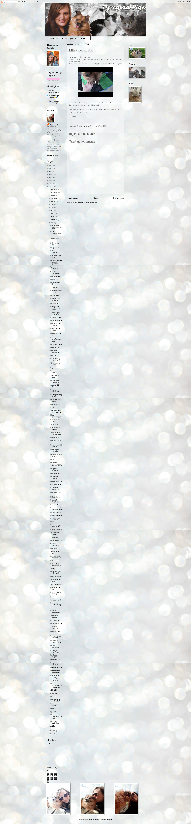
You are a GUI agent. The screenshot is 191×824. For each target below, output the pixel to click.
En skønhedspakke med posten (56, 685)
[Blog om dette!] (99, 126)
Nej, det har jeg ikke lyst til (55, 525)
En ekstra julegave (53, 655)
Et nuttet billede (55, 276)
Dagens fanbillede (56, 512)
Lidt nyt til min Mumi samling (55, 564)
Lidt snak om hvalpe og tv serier (55, 308)
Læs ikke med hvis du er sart (55, 557)
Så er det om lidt (55, 600)
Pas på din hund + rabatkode (56, 663)
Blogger (109, 819)
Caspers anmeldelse (54, 544)
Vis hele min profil (52, 155)
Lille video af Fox (55, 317)
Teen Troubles (54, 101)
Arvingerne (53, 608)
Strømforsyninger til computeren (55, 411)
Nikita (52, 459)
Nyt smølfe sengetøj (54, 500)
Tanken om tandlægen (54, 627)
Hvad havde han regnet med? (55, 359)
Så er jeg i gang (55, 519)
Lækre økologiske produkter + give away (56, 262)
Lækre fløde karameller (54, 488)
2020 (51, 168)
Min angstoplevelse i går (56, 716)
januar (53, 223)
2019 (51, 171)
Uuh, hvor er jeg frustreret (55, 636)
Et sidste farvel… (54, 92)
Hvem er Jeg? (53, 103)
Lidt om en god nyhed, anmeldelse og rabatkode (55, 678)
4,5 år (52, 407)
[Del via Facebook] (103, 126)
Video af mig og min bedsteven (55, 433)
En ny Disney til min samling (55, 572)
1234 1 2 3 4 (54, 690)
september (54, 198)
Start (95, 198)
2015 (51, 183)
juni (52, 207)
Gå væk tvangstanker (55, 272)
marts (53, 216)
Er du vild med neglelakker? (55, 700)
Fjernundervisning (56, 481)
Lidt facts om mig (56, 529)
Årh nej (52, 569)
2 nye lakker (54, 537)
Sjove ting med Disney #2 (55, 267)
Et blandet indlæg (56, 667)
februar (53, 220)
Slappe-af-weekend (54, 469)
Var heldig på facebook (54, 450)
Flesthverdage (54, 96)
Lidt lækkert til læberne (55, 428)
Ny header (53, 712)
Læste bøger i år (69, 38)
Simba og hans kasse (55, 704)
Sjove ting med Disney (55, 363)
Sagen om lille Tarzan (54, 386)
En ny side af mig (56, 344)
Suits (52, 522)
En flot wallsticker (56, 623)
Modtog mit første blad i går (56, 324)
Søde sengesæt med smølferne (56, 508)
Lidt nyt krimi (54, 561)
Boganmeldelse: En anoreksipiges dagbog (55, 285)
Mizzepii (52, 90)
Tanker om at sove (54, 552)
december (54, 189)
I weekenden (54, 355)
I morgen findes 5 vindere (56, 455)
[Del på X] (101, 126)
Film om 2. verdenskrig (54, 351)
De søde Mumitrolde (54, 646)
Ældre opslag (118, 198)
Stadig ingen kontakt (54, 616)
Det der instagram (56, 516)
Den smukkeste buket (55, 400)
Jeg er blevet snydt (54, 376)
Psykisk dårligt (55, 368)
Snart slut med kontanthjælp (55, 671)
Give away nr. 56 (55, 484)
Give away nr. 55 (55, 620)
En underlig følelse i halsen (56, 641)
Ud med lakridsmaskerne (56, 233)
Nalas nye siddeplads (54, 722)
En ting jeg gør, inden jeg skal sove (55, 339)
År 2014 (52, 726)
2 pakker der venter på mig (55, 603)
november (54, 192)
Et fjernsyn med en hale (55, 441)
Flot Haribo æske (55, 709)
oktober (53, 195)
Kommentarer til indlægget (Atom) (86, 202)
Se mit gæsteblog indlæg (56, 395)
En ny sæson (54, 248)
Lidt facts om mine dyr (54, 251)
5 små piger (54, 693)
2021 (51, 165)
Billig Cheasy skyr (56, 576)
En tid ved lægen (55, 505)
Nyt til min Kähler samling (55, 593)
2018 (51, 174)
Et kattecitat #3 (55, 404)
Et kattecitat (54, 548)
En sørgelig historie (54, 477)
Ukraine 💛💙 (53, 97)
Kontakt (84, 38)
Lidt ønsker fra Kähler (55, 329)
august (53, 201)
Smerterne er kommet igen (55, 239)
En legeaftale (54, 303)
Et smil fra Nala (55, 660)
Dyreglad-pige (81, 126)
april (52, 213)
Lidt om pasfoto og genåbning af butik (56, 227)
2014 (51, 186)
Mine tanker (54, 279)
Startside (54, 38)
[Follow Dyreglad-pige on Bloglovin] (53, 80)
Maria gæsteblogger (55, 416)
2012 (51, 734)
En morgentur (54, 295)
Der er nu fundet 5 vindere (56, 445)
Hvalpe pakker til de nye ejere (55, 390)
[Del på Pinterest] (105, 126)
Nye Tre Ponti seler (54, 371)
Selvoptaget (54, 424)
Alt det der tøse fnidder (55, 533)
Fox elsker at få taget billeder (55, 632)
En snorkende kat (56, 540)
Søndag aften (54, 437)
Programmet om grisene (55, 334)
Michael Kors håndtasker (54, 381)
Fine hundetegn (55, 473)
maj (52, 210)
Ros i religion (54, 347)
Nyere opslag (72, 198)
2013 (51, 731)
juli (52, 204)
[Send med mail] (97, 126)
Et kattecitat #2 (55, 497)
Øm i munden (54, 597)
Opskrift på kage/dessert (55, 651)
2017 (51, 177)
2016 (51, 180)
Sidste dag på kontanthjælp (55, 611)
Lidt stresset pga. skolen (56, 256)
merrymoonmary (94, 819)
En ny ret (53, 696)
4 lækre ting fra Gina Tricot (55, 313)
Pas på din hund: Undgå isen (55, 299)
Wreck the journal (56, 584)
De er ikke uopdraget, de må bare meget (56, 464)
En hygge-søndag (56, 320)
